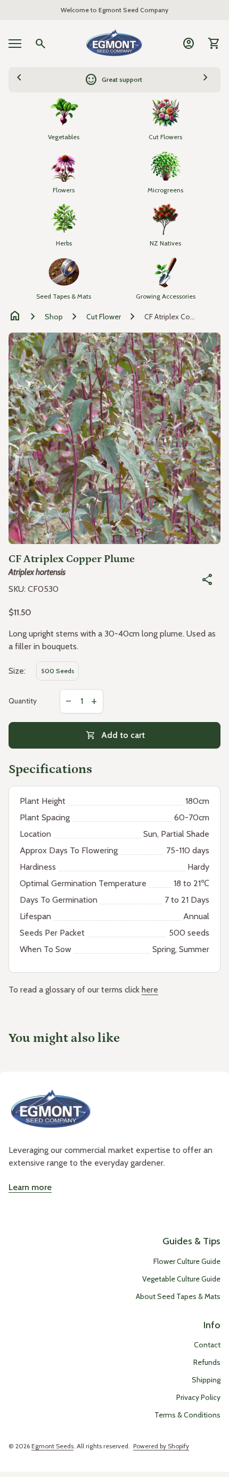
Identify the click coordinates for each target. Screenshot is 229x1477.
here (150, 989)
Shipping (206, 1380)
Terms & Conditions (187, 1415)
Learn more (30, 1187)
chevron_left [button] (19, 78)
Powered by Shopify (161, 1446)
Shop (54, 316)
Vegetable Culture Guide (181, 1279)
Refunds (206, 1362)
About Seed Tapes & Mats (178, 1296)
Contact (207, 1344)
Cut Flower (103, 316)
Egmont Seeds (52, 1446)
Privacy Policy (198, 1397)
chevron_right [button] (205, 78)
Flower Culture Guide (186, 1261)
